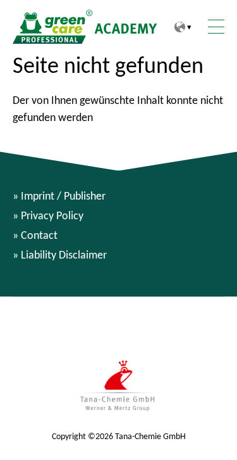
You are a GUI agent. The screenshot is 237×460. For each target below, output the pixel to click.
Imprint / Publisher (63, 196)
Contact (39, 235)
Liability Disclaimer (64, 255)
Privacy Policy (52, 215)
